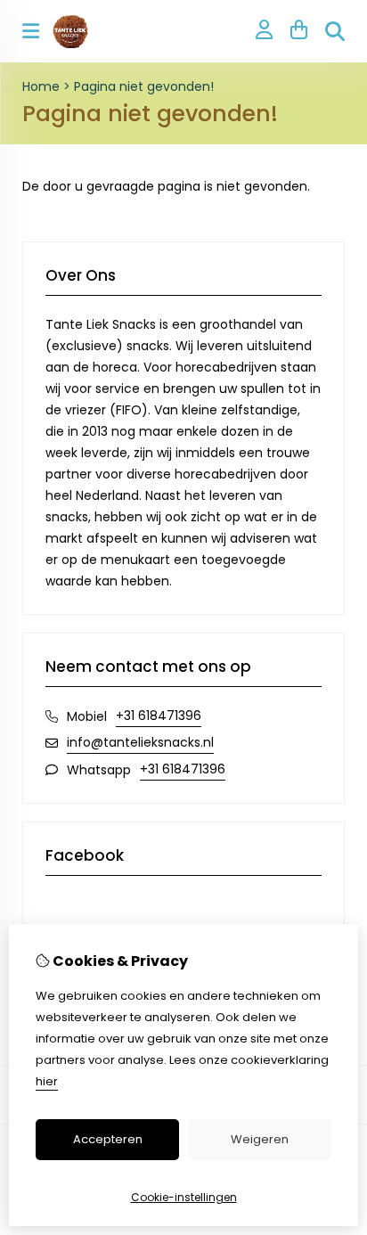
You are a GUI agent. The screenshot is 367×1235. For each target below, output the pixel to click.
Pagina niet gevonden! (144, 86)
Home (41, 86)
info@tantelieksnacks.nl (140, 742)
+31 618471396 (158, 715)
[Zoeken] (335, 31)
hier (47, 1081)
